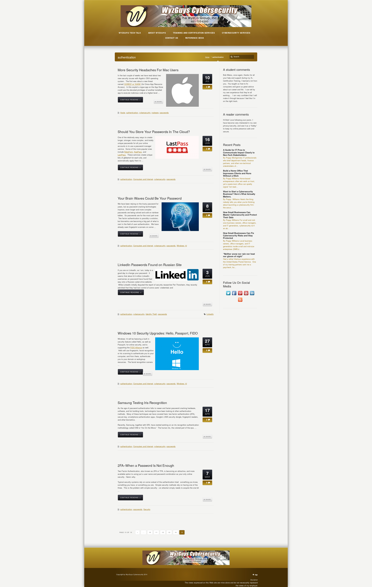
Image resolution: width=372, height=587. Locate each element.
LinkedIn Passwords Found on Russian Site (150, 264)
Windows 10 (182, 245)
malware (155, 112)
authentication (132, 112)
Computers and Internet (143, 179)
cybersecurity (144, 112)
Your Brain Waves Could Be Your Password (150, 198)
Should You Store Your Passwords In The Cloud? (154, 131)
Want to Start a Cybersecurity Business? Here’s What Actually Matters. (239, 194)
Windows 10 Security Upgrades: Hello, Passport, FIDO (158, 333)
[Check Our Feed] (240, 301)
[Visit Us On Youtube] (246, 295)
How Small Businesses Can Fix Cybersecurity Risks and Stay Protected (238, 236)
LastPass (122, 154)
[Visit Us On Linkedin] (252, 295)
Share (158, 101)
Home (207, 57)
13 (169, 532)
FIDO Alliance (136, 347)
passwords (164, 112)
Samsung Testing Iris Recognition (142, 402)
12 (163, 532)
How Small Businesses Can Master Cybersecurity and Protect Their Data (240, 215)
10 (150, 532)
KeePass (138, 151)
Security (146, 509)
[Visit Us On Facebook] (234, 295)
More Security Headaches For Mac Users (148, 69)
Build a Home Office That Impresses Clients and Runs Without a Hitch (237, 173)
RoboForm (128, 151)
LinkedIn (210, 314)
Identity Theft (151, 314)
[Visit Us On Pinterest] (240, 295)
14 (176, 532)
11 (156, 532)
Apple (122, 112)
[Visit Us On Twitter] (228, 295)
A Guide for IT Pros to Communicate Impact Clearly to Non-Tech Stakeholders (239, 152)
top (256, 574)
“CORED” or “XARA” (132, 84)
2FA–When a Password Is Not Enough (146, 465)
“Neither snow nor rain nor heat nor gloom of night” (239, 255)
